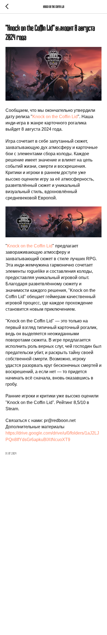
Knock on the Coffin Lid (55, 116)
